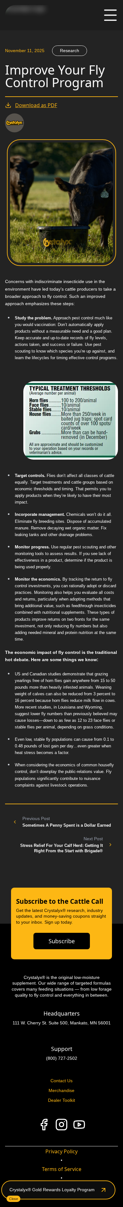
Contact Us (61, 1080)
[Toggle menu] (110, 15)
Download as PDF (36, 105)
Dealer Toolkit (61, 1100)
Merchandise (61, 1090)
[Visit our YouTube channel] (79, 1124)
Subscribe (62, 941)
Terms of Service (61, 1169)
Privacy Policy (61, 1151)
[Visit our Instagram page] (61, 1124)
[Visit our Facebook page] (44, 1124)
